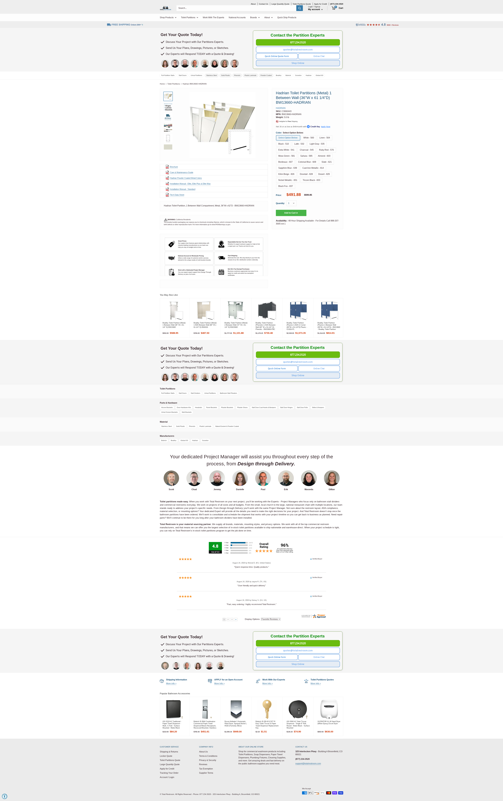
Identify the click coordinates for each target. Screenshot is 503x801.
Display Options (252, 619)
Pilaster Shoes (242, 407)
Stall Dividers (195, 393)
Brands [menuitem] (253, 17)
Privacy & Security (207, 760)
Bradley (278, 75)
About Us (203, 752)
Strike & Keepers (318, 407)
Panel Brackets (211, 407)
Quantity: (280, 203)
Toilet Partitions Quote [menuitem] (302, 4)
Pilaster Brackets (227, 407)
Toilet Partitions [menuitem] (188, 17)
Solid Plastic (225, 75)
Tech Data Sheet (177, 195)
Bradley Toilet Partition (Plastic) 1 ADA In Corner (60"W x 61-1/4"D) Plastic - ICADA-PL (297, 326)
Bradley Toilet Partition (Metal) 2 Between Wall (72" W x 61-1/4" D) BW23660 (236, 325)
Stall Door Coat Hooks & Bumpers (264, 407)
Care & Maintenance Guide (181, 172)
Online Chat (319, 56)
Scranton (298, 75)
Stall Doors (183, 75)
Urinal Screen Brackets (169, 412)
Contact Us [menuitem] (263, 4)
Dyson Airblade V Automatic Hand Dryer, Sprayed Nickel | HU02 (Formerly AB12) (235, 723)
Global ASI (319, 75)
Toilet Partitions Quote (170, 760)
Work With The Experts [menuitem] (213, 17)
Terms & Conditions (208, 756)
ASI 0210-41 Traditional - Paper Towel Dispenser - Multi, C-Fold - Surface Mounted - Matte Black (172, 724)
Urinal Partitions (196, 75)
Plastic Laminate (250, 75)
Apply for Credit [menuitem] (320, 4)
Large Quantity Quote (170, 764)
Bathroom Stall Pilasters (228, 393)
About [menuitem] (253, 4)
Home (162, 84)
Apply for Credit (167, 769)
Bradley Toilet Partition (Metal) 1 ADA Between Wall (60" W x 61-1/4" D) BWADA (205, 325)
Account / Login (167, 777)
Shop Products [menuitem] (167, 17)
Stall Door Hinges (286, 407)
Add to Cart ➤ (291, 213)
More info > (171, 683)
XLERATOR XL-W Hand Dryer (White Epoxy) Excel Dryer (329, 722)
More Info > (219, 683)
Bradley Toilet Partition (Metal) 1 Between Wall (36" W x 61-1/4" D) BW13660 (174, 325)
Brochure (174, 167)
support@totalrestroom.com (308, 763)
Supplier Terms (206, 773)
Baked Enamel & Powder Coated (227, 426)
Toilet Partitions (173, 84)
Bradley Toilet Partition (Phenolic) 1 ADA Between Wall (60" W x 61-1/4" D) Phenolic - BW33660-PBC (265, 326)
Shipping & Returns (169, 752)
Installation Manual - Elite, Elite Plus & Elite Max (190, 184)
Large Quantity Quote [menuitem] (280, 4)
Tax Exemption (206, 769)
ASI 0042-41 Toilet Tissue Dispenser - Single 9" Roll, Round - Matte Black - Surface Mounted (298, 724)
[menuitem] (336, 4)
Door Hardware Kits (184, 407)
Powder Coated (266, 75)
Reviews (203, 764)
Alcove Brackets (167, 407)
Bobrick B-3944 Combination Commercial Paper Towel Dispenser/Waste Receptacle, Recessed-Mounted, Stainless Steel (205, 724)
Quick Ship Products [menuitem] (286, 17)
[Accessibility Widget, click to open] (4, 796)
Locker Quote (166, 756)
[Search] (299, 8)
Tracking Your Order (169, 773)
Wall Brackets (187, 412)
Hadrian (308, 75)
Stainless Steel (211, 75)
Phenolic (237, 75)
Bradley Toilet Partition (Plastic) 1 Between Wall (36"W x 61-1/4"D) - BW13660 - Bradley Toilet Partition (329, 326)
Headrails (198, 407)
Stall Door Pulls (302, 407)
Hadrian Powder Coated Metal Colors (186, 178)
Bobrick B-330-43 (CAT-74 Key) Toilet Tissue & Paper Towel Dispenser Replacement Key (267, 724)
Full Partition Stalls (167, 75)
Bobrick (288, 75)
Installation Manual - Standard (182, 189)
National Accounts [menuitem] (237, 17)
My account (314, 9)
